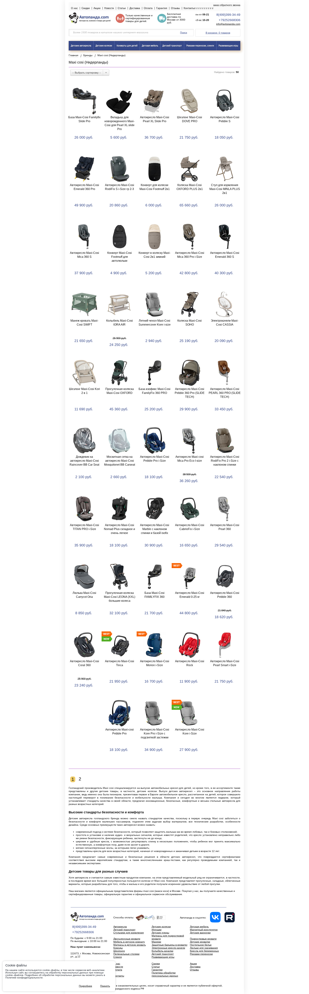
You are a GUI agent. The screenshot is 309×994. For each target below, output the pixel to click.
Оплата (148, 8)
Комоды (118, 947)
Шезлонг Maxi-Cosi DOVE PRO (189, 119)
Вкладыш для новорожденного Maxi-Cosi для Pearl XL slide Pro (119, 123)
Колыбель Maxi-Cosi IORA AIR (119, 322)
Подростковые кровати (203, 938)
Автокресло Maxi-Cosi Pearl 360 (224, 527)
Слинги (117, 957)
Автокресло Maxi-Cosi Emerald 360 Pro (84, 187)
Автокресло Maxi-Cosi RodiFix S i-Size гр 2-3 (119, 187)
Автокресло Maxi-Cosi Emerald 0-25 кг (189, 594)
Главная (73, 55)
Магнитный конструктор (204, 929)
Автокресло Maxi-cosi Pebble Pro (119, 731)
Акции (97, 8)
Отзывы (175, 8)
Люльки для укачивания (204, 947)
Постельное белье (201, 944)
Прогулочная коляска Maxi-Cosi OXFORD (119, 390)
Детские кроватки (200, 941)
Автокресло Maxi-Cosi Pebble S (224, 119)
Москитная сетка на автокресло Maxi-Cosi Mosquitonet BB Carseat (119, 460)
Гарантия (161, 8)
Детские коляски (103, 45)
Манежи (156, 941)
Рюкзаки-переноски (201, 954)
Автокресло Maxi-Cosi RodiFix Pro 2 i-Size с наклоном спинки (224, 460)
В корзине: (218, 32)
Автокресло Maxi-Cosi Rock (189, 663)
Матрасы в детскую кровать (129, 944)
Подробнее (85, 986)
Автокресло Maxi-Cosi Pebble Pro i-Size (154, 458)
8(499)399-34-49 (228, 14)
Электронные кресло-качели (168, 947)
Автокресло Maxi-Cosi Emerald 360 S (224, 254)
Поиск (183, 32)
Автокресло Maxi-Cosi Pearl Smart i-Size (224, 663)
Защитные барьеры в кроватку (169, 944)
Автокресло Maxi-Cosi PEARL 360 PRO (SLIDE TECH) (225, 392)
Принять (105, 986)
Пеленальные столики (126, 954)
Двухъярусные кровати (126, 938)
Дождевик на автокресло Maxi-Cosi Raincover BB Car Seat (84, 460)
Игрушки (156, 929)
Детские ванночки (200, 932)
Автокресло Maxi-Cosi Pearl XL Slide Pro (154, 119)
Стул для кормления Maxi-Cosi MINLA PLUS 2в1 (224, 189)
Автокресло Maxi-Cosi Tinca (119, 663)
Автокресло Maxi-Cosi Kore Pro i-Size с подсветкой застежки (154, 733)
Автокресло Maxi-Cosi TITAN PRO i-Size (84, 527)
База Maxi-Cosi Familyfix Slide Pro (84, 119)
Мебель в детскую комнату (129, 941)
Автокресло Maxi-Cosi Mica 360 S (84, 254)
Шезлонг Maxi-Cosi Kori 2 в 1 (84, 390)
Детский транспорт (172, 45)
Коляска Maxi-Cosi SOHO (189, 322)
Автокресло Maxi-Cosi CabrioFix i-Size (189, 527)
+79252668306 (229, 20)
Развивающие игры (228, 45)
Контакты (189, 8)
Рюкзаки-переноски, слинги (200, 45)
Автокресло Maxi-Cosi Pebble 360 (224, 594)
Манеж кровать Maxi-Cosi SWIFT (84, 322)
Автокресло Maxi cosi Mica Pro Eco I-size (189, 458)
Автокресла (120, 926)
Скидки (86, 8)
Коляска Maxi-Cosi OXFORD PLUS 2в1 (189, 187)
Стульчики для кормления (128, 932)
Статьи (122, 8)
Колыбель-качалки (162, 950)
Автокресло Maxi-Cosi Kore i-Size (189, 731)
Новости (109, 8)
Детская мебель (150, 45)
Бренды (87, 55)
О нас (74, 8)
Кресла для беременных (204, 950)
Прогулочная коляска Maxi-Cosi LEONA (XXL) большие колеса (119, 596)
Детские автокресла (81, 45)
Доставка (134, 8)
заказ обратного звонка (226, 5)
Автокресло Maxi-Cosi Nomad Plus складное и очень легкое (119, 529)
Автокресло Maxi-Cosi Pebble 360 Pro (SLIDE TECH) (190, 392)
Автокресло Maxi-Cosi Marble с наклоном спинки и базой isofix (154, 529)
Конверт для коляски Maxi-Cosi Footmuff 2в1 (154, 187)
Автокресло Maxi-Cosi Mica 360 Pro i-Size (189, 254)
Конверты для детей (127, 45)
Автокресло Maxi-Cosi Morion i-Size (154, 663)
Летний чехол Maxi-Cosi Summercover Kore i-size (155, 322)
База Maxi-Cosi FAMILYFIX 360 (154, 594)
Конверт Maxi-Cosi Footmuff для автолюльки (119, 256)
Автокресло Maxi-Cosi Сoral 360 (84, 663)
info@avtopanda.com (228, 24)
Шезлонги (119, 950)
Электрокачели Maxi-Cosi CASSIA (224, 322)
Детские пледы (160, 932)
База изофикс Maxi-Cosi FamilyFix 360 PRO (154, 390)
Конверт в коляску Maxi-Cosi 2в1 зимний (154, 254)
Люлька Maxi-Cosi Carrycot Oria (84, 594)
